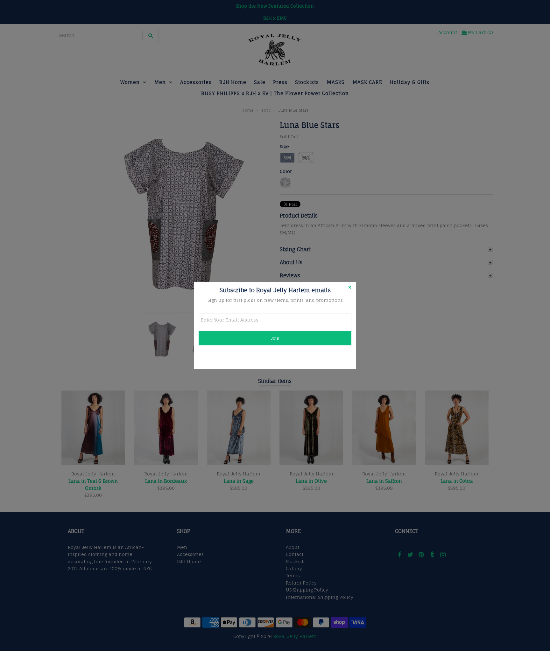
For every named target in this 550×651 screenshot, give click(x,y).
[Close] (350, 288)
